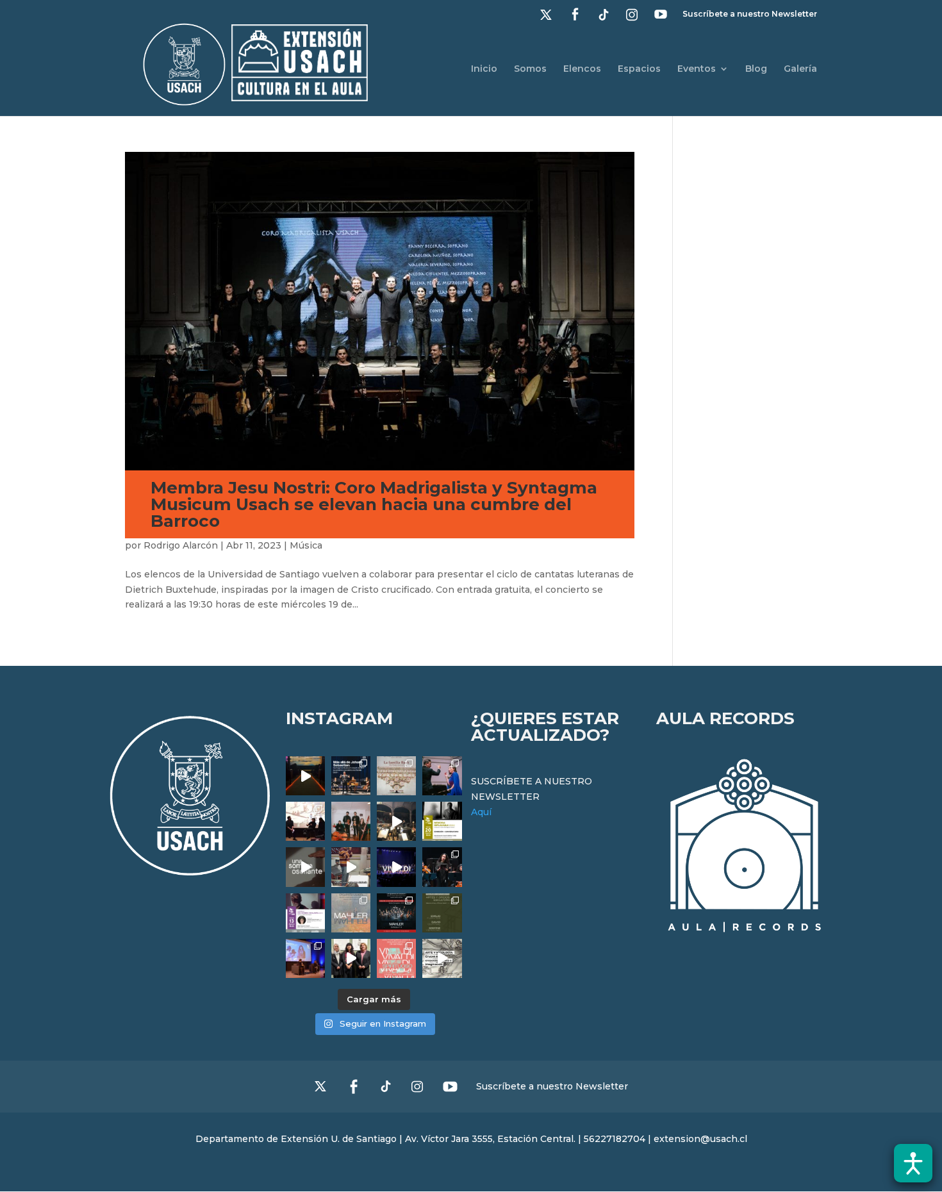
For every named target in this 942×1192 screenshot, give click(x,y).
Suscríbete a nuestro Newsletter (749, 14)
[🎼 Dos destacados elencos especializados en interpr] (396, 958)
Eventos (696, 69)
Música (306, 545)
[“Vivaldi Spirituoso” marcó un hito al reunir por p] (396, 866)
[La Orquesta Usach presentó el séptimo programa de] (396, 821)
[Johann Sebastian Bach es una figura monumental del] (350, 775)
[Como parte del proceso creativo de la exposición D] (441, 958)
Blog (756, 69)
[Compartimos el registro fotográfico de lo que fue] (441, 775)
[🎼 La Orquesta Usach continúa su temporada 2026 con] (396, 912)
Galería (800, 69)
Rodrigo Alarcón (181, 545)
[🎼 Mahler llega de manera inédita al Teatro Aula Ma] (350, 866)
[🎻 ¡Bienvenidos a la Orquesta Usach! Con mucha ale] (350, 821)
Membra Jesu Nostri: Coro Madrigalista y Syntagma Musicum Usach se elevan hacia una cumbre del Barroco (374, 504)
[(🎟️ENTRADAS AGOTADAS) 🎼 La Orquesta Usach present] (350, 912)
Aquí (481, 812)
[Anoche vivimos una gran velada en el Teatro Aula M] (441, 866)
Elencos (582, 69)
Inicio (484, 69)
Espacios (639, 69)
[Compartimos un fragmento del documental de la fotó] (305, 866)
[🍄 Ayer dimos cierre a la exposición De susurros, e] (350, 958)
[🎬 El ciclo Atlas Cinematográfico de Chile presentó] (305, 958)
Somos (530, 69)
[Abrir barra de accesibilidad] (913, 1163)
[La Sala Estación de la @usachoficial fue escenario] (305, 821)
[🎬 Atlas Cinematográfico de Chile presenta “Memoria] (441, 821)
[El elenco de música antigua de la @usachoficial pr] (396, 775)
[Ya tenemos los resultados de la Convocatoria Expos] (441, 912)
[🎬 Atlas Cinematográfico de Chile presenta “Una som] (305, 912)
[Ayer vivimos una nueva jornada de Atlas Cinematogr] (305, 775)
